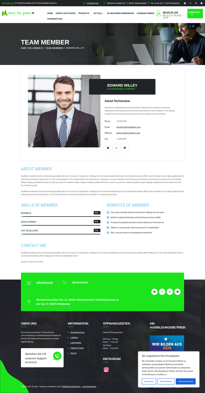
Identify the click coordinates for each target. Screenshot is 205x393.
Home (50, 13)
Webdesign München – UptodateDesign (79, 386)
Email (107, 127)
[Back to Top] (199, 388)
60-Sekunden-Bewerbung (120, 13)
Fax (106, 139)
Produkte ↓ (84, 13)
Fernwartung (54, 19)
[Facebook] (108, 147)
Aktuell (73, 353)
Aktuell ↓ (98, 13)
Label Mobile (75, 343)
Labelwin (74, 337)
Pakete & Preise (77, 348)
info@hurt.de (92, 3)
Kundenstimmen (145, 13)
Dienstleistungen (65, 13)
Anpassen (149, 381)
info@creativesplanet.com (128, 127)
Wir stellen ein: (8, 3)
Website (108, 133)
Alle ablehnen (166, 381)
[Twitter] (116, 147)
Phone (107, 121)
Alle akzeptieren (186, 381)
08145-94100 (31, 362)
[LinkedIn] (124, 147)
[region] (168, 369)
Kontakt (194, 12)
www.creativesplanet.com (128, 133)
